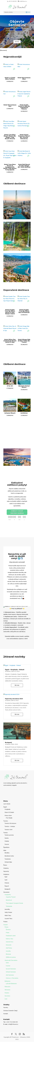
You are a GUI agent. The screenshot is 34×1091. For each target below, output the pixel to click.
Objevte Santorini (17, 23)
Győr (6, 880)
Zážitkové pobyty (11, 957)
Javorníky (7, 909)
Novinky (5, 1007)
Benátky (7, 853)
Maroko (7, 993)
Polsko (5, 922)
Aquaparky (8, 894)
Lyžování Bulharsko (11, 983)
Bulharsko (7, 981)
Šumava (8, 929)
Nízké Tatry (8, 915)
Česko (6, 927)
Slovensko (6, 892)
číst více (17, 685)
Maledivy (6, 868)
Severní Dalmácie (11, 969)
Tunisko (5, 833)
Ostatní (5, 925)
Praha (7, 933)
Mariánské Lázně (11, 936)
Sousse (7, 844)
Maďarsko (6, 874)
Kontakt (5, 1014)
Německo (7, 990)
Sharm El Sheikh (9, 812)
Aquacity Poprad (10, 897)
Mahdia (7, 841)
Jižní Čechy (9, 948)
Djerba (6, 838)
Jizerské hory (9, 942)
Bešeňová (9, 900)
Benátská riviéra (9, 856)
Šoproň (7, 886)
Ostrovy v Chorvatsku (12, 978)
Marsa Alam (8, 815)
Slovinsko (7, 996)
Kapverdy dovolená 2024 (14, 698)
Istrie (7, 963)
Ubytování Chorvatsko (11, 960)
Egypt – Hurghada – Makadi (14, 669)
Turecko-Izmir (8, 829)
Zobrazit (10, 86)
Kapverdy (6, 871)
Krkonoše (8, 945)
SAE (6, 999)
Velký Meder (8, 912)
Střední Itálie (8, 862)
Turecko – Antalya (10, 826)
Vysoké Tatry (8, 918)
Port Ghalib (9, 818)
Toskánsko (8, 859)
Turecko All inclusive (10, 823)
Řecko (5, 865)
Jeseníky (8, 951)
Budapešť (8, 742)
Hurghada (7, 809)
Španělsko (6, 847)
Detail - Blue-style (12, 219)
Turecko (5, 821)
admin (8, 671)
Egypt (5, 807)
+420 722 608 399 (12, 1)
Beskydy (8, 954)
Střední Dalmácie (11, 972)
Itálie (4, 850)
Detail (17, 42)
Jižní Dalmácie (10, 975)
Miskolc (7, 883)
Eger (6, 877)
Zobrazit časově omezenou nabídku (17, 512)
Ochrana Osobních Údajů (10, 1011)
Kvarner (8, 966)
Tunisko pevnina (9, 835)
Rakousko (7, 987)
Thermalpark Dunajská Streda (14, 903)
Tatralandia (9, 906)
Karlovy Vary (9, 939)
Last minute (6, 804)
